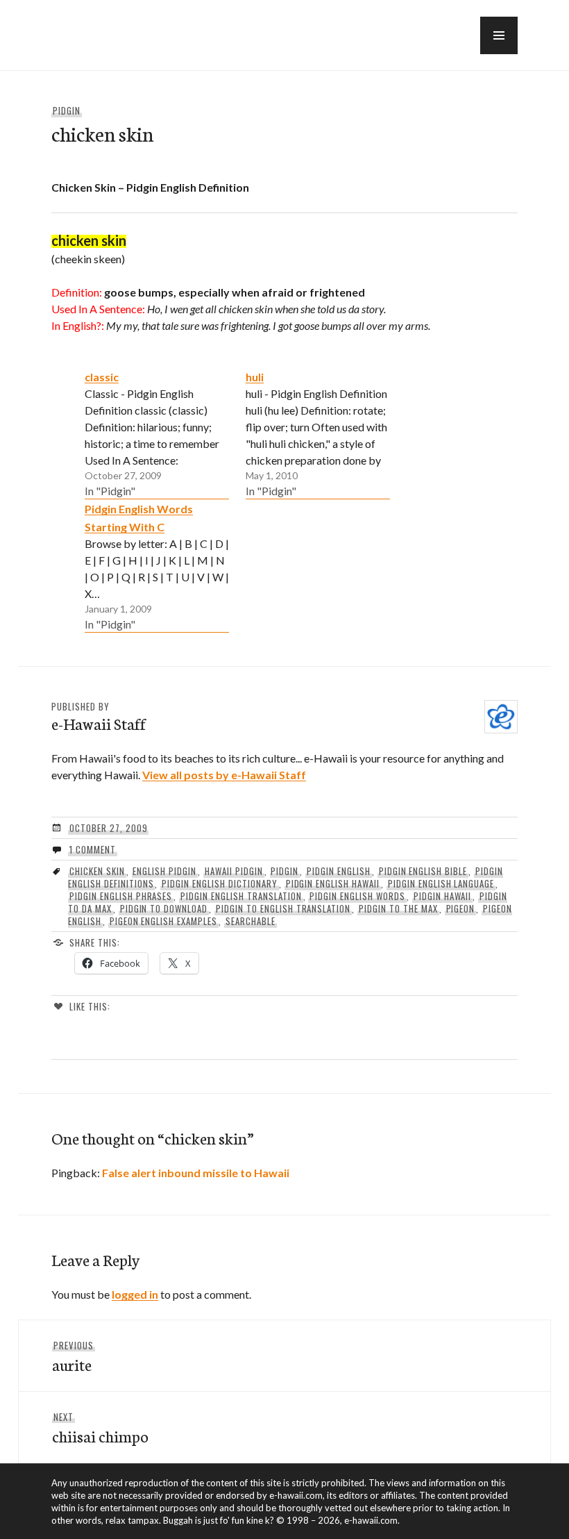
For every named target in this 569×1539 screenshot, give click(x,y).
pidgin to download (164, 908)
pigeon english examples (163, 921)
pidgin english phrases (120, 896)
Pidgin (66, 110)
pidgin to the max (398, 908)
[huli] (318, 433)
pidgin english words (357, 896)
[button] (499, 35)
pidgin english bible (423, 871)
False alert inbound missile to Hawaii (195, 1172)
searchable (250, 921)
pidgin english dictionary (219, 883)
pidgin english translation (240, 896)
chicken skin (97, 871)
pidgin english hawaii (333, 883)
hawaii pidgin (234, 871)
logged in (135, 1294)
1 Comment (92, 849)
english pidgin (164, 871)
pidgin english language (441, 883)
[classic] (157, 433)
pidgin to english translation (283, 908)
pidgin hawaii (443, 896)
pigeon (460, 908)
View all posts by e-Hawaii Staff (224, 774)
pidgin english (339, 871)
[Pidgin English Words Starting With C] (157, 566)
